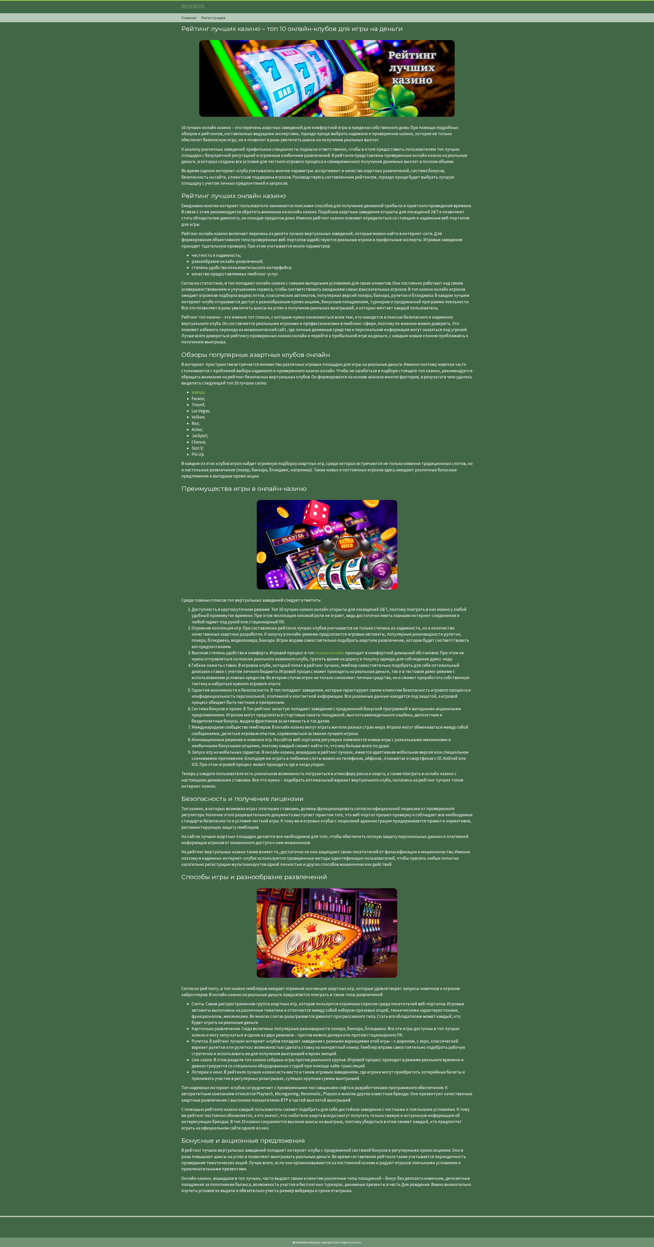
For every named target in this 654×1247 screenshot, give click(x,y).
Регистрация (213, 17)
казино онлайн (329, 653)
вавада (198, 392)
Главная (188, 17)
